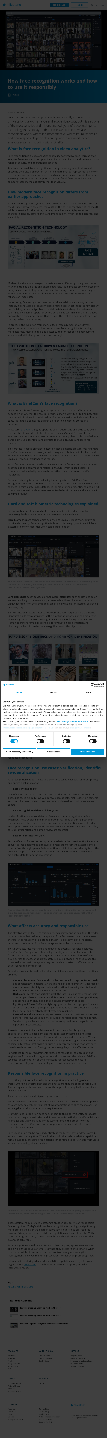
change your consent (80, 728)
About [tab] (88, 692)
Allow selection (54, 752)
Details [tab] (53, 692)
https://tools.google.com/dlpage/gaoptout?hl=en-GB (28, 728)
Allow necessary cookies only (19, 752)
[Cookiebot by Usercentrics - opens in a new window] (92, 685)
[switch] (40, 741)
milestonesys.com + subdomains (72, 721)
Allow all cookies (87, 752)
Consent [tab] (18, 692)
